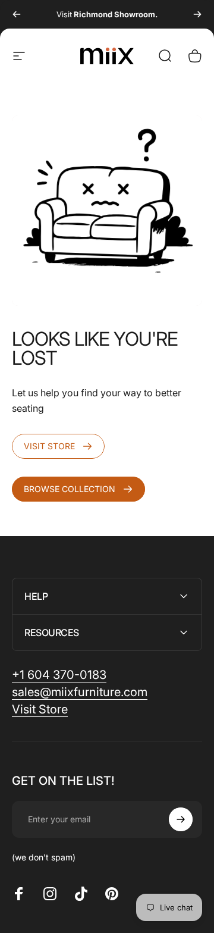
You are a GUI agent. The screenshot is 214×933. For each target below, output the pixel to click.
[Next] (197, 14)
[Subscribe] (181, 819)
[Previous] (17, 14)
